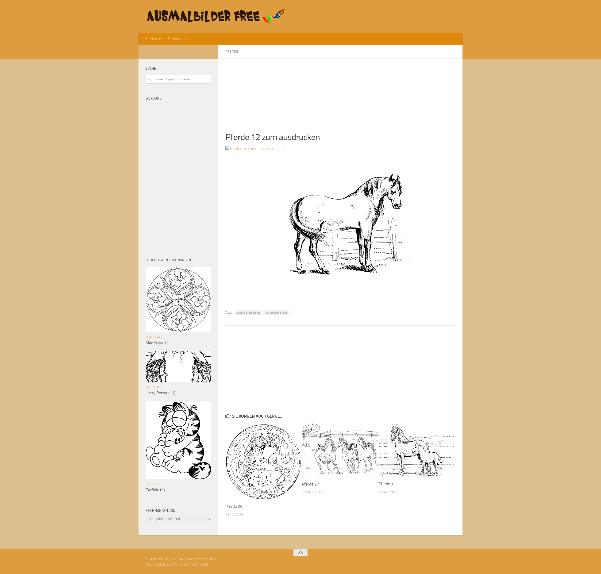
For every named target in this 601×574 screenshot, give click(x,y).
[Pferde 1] (417, 450)
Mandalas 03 (157, 343)
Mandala (153, 337)
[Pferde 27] (340, 450)
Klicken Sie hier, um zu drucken (256, 148)
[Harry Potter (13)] (178, 366)
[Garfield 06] (178, 440)
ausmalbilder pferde (248, 312)
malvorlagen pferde (276, 312)
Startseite (153, 38)
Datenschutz (177, 38)
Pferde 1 (386, 484)
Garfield (153, 484)
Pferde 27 (310, 484)
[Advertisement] (340, 91)
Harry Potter (157, 387)
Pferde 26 (234, 506)
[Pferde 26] (263, 461)
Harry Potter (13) (160, 393)
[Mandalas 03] (178, 299)
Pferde (231, 51)
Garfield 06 (155, 490)
